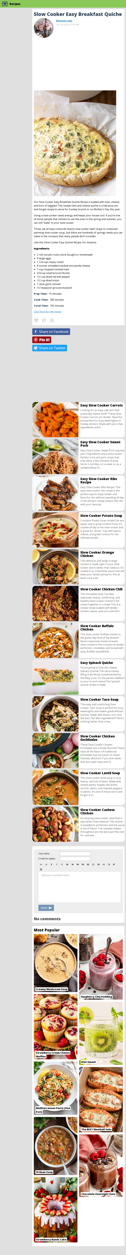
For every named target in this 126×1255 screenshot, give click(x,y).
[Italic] (56, 864)
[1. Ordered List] (72, 864)
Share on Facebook (54, 331)
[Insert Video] (93, 864)
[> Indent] (82, 864)
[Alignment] (114, 864)
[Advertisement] (78, 62)
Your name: (44, 853)
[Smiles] (41, 869)
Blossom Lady (64, 20)
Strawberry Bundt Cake (51, 1239)
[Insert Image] (88, 864)
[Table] (98, 864)
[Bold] (51, 864)
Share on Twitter (52, 347)
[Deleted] (62, 864)
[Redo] (46, 864)
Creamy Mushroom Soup (51, 989)
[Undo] (41, 864)
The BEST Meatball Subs (96, 1129)
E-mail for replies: (47, 858)
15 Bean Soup (44, 1172)
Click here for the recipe (47, 311)
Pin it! (44, 339)
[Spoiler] (109, 864)
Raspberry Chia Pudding (96, 996)
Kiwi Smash (88, 1062)
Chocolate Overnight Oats (98, 1194)
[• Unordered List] (67, 864)
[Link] (103, 864)
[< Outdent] (77, 864)
